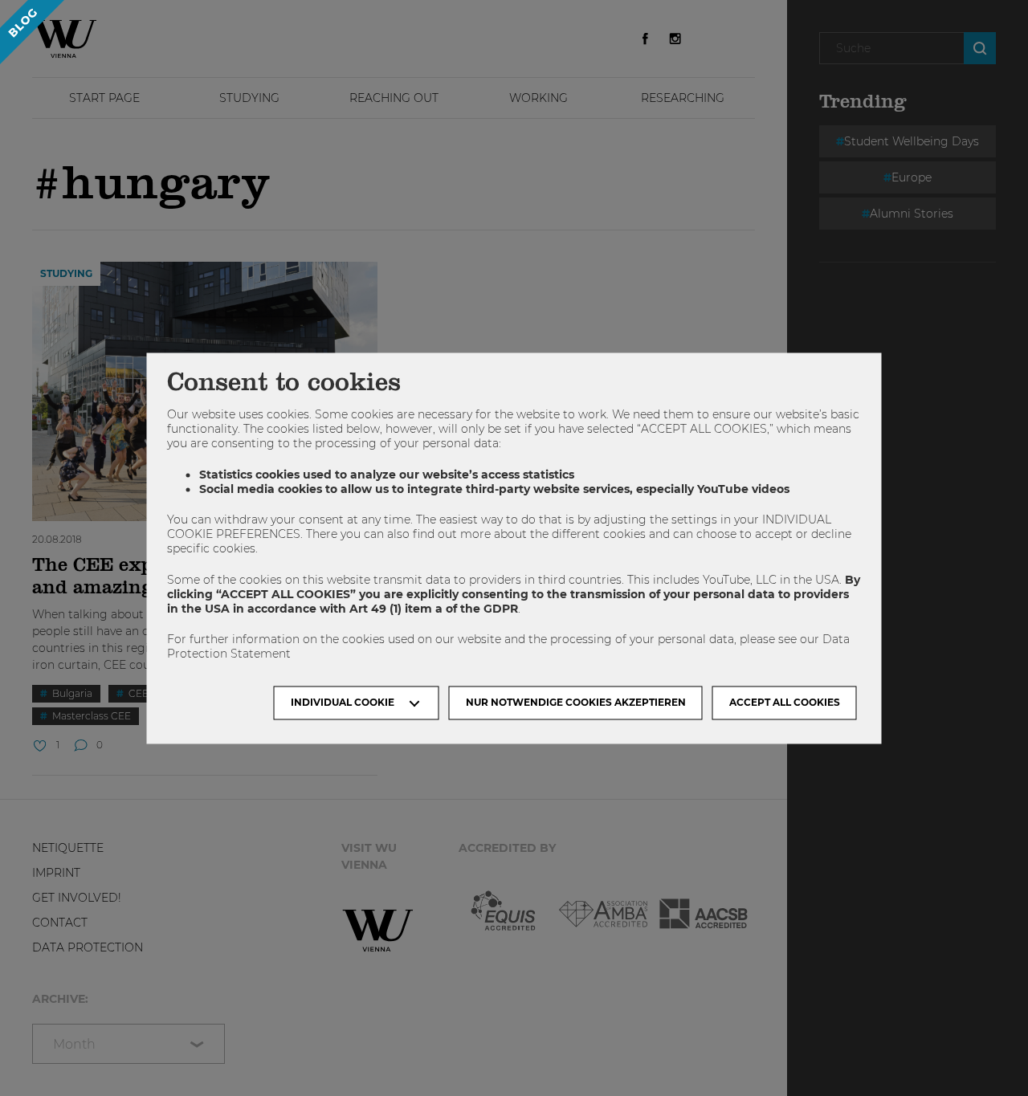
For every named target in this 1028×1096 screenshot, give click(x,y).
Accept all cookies (784, 702)
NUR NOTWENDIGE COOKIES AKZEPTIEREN (576, 702)
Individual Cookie (342, 702)
